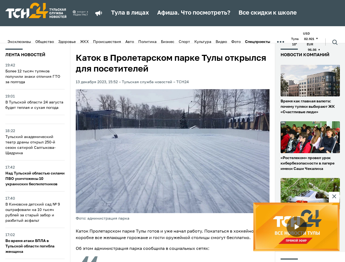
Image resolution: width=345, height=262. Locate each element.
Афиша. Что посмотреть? (193, 13)
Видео (221, 42)
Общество (44, 42)
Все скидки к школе (268, 13)
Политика (147, 42)
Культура (202, 42)
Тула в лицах (130, 13)
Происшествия (107, 42)
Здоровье (67, 42)
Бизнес (167, 42)
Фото (236, 42)
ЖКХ (84, 42)
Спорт (184, 42)
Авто (129, 42)
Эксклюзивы (19, 42)
